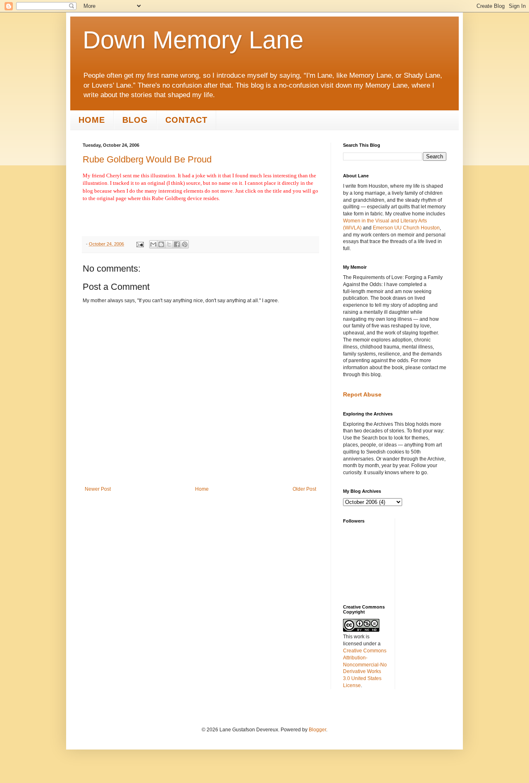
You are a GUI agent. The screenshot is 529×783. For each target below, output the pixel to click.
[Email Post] (139, 243)
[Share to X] (169, 244)
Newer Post (98, 489)
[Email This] (153, 244)
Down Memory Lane (193, 40)
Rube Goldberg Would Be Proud (147, 159)
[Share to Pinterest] (185, 244)
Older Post (304, 489)
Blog (135, 119)
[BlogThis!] (161, 244)
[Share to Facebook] (177, 244)
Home (92, 119)
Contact (186, 119)
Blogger (317, 730)
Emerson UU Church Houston (406, 228)
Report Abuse (362, 394)
